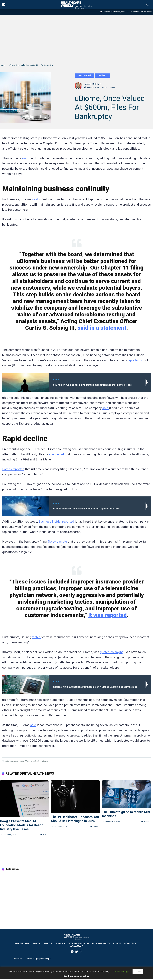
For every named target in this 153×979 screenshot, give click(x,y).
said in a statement (101, 327)
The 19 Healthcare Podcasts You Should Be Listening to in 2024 (75, 819)
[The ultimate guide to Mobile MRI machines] (126, 794)
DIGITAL (37, 943)
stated (36, 637)
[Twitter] (76, 952)
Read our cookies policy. (76, 976)
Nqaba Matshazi (92, 84)
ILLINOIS (117, 943)
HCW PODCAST (131, 943)
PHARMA (60, 943)
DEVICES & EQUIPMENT (78, 943)
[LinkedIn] (81, 952)
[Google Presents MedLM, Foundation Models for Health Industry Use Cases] (24, 798)
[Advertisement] (76, 39)
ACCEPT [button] (137, 971)
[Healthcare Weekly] (76, 5)
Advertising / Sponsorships (39, 958)
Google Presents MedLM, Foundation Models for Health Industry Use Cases (21, 825)
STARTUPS (48, 943)
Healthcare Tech (84, 75)
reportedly (135, 360)
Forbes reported (13, 469)
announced (56, 454)
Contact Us (17, 958)
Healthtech (102, 75)
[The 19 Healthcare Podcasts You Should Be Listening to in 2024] (75, 796)
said (25, 158)
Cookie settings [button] (121, 971)
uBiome (45, 761)
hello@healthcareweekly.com (113, 12)
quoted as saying (111, 652)
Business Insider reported (56, 521)
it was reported (107, 615)
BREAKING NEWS (22, 943)
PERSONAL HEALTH (101, 943)
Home (2, 65)
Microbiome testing (32, 761)
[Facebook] (72, 952)
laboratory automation (14, 761)
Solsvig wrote (57, 541)
